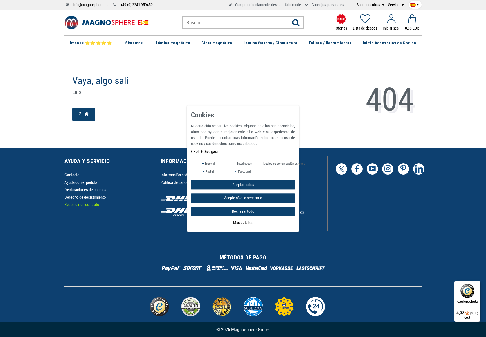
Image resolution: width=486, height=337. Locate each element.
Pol (196, 151)
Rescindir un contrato (81, 204)
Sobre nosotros (369, 5)
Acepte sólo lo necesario (243, 198)
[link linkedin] (418, 169)
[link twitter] (341, 169)
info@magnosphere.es (90, 5)
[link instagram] (387, 169)
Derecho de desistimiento (85, 197)
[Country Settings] (414, 4)
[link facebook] (357, 169)
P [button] (80, 114)
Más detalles (243, 222)
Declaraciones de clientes (85, 189)
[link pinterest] (403, 169)
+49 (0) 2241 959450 (136, 5)
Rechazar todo (243, 211)
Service (394, 5)
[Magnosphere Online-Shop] (106, 22)
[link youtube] (372, 169)
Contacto (72, 174)
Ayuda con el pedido (80, 182)
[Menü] (477, 284)
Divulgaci (211, 151)
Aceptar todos (243, 184)
